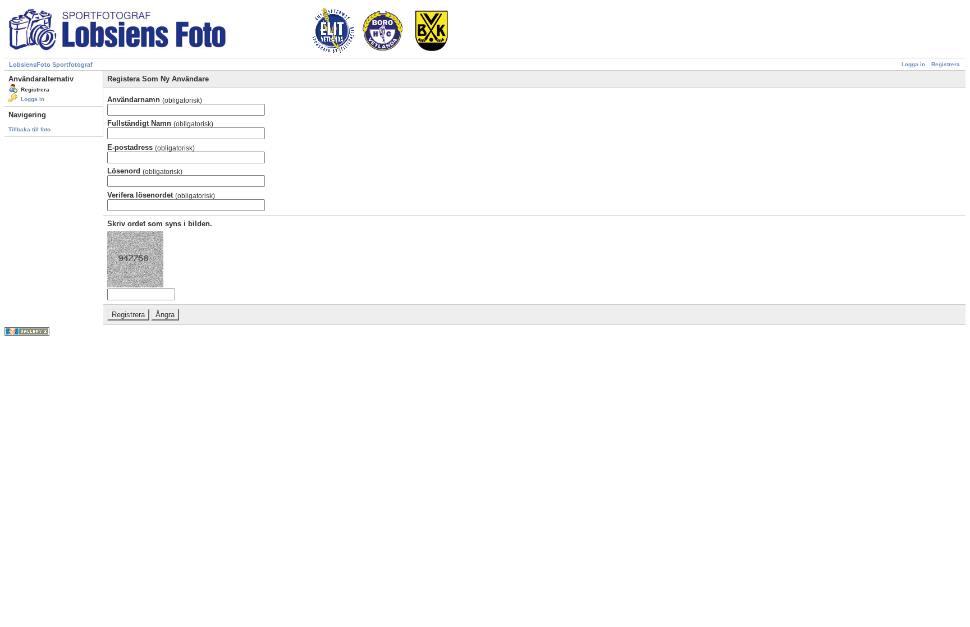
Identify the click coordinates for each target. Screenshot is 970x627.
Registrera (945, 64)
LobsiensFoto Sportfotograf (51, 64)
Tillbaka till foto (29, 129)
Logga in (913, 64)
